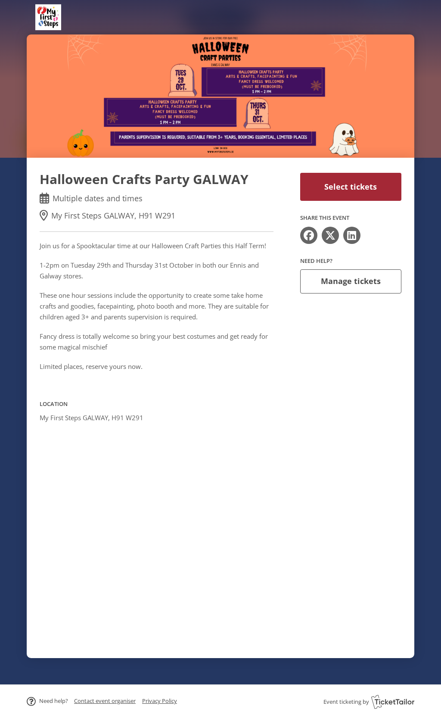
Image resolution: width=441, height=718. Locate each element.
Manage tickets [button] (351, 281)
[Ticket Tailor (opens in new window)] (392, 701)
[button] (105, 701)
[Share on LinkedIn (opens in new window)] (351, 235)
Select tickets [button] (350, 186)
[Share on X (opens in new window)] (330, 235)
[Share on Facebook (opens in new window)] (308, 235)
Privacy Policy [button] (159, 701)
